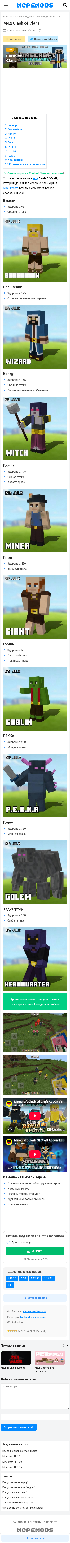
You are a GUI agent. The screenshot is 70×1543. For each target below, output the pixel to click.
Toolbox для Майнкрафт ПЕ (17, 1502)
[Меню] (5, 5)
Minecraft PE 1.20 (12, 1462)
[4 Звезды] (14, 1331)
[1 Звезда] (8, 1331)
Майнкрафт (10, 188)
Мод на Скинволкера (13, 1367)
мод (35, 178)
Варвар (11, 125)
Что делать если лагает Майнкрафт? (23, 1507)
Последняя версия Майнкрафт (19, 1451)
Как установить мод (35, 1297)
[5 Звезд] (16, 1331)
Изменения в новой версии (25, 164)
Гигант (10, 142)
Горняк (10, 138)
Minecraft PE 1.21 (12, 1456)
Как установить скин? (14, 1492)
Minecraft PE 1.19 (12, 1467)
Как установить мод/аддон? (18, 1487)
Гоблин (11, 147)
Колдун (11, 133)
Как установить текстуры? (17, 1497)
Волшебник (14, 129)
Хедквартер (14, 160)
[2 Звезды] (10, 1331)
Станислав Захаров (34, 1311)
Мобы (23, 1317)
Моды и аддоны (37, 1317)
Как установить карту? (15, 1482)
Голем (10, 155)
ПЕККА (10, 151)
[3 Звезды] (12, 1331)
